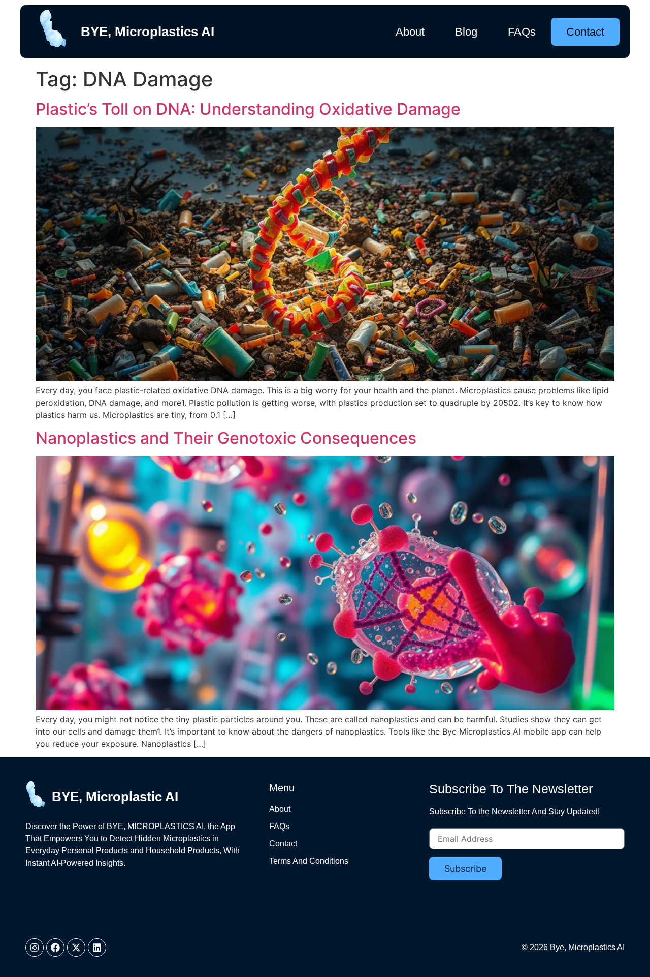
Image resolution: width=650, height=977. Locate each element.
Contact (585, 31)
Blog (466, 31)
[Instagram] (34, 947)
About (410, 31)
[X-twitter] (76, 947)
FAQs (522, 31)
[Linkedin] (97, 947)
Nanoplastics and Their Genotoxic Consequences (226, 438)
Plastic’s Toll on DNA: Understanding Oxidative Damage (248, 109)
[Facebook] (55, 947)
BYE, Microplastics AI (147, 31)
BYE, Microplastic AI (115, 796)
